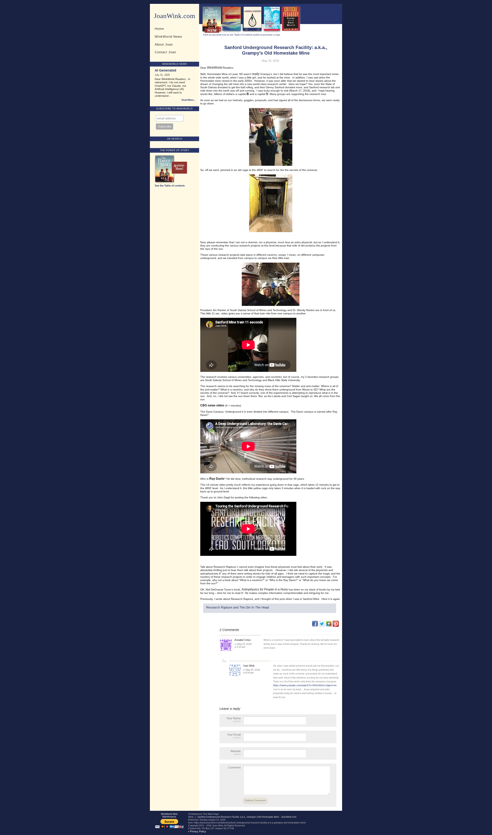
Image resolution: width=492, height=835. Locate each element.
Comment (234, 767)
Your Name (233, 719)
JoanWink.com (174, 16)
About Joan (164, 44)
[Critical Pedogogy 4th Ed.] (232, 31)
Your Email (234, 736)
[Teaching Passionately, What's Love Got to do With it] (272, 31)
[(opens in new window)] (336, 625)
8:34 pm (249, 672)
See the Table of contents (170, 185)
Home (159, 28)
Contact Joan (165, 52)
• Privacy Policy (197, 831)
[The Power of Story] (212, 31)
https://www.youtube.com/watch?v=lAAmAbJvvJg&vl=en (305, 685)
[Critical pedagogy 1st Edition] (291, 31)
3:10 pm (241, 647)
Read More (188, 100)
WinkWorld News (168, 36)
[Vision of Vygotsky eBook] (252, 31)
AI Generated (165, 70)
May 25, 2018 (244, 644)
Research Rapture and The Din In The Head (237, 607)
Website (235, 752)
